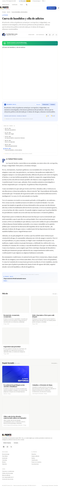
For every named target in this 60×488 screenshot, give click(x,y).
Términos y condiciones (8, 471)
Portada (4, 12)
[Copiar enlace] (53, 34)
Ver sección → (54, 363)
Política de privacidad (7, 473)
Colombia (4, 460)
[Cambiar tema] (26, 4)
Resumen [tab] (38, 104)
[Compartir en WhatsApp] (49, 34)
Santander (4, 458)
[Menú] (58, 8)
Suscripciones (35, 464)
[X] (11, 446)
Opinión (8, 12)
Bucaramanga (5, 454)
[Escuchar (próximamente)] (56, 34)
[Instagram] (7, 446)
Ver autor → (55, 293)
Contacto (16, 442)
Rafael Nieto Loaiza (12, 34)
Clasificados (14, 4)
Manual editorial (6, 475)
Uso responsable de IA (7, 477)
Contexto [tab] (53, 104)
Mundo (4, 462)
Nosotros (34, 454)
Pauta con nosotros (36, 462)
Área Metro (5, 456)
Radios (33, 458)
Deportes (4, 464)
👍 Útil (47, 115)
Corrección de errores (7, 479)
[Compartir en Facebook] (46, 34)
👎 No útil (53, 115)
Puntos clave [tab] (45, 104)
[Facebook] (3, 446)
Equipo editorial (35, 456)
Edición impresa (5, 4)
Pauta (21, 4)
